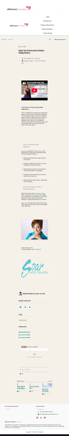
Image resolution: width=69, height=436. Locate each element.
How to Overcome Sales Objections (31, 51)
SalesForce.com (38, 151)
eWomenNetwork (36, 249)
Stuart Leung (24, 151)
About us (19, 421)
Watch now (24, 203)
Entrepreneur (23, 320)
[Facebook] (21, 307)
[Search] (50, 39)
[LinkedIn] (30, 307)
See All (50, 381)
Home (8, 409)
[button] (60, 39)
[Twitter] (25, 307)
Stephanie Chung (40, 193)
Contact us (41, 409)
